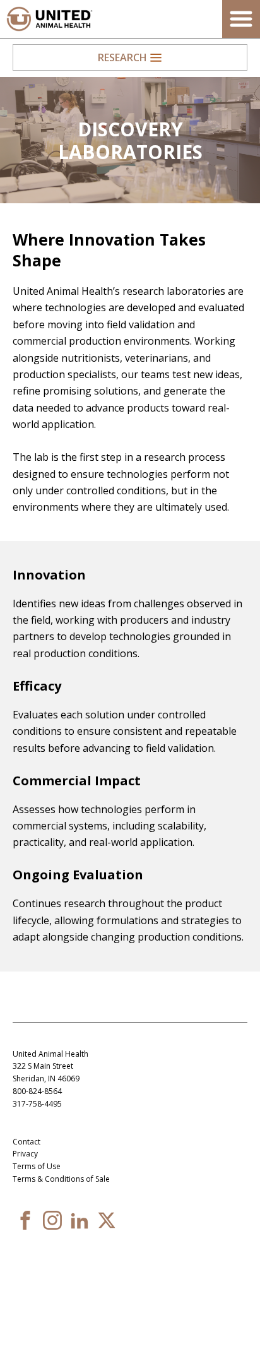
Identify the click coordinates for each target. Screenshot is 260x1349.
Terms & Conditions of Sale (61, 1179)
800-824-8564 (37, 1091)
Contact (26, 1141)
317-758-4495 (37, 1103)
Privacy (25, 1153)
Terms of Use (37, 1166)
